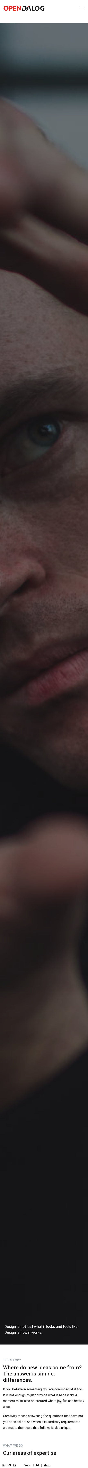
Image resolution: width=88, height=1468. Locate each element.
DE (3, 1465)
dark (47, 1465)
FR (14, 1465)
